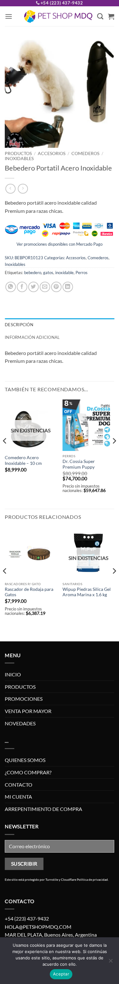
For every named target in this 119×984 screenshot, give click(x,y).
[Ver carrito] (111, 16)
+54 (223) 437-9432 (62, 2)
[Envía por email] (45, 287)
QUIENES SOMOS (25, 760)
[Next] (114, 453)
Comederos (85, 153)
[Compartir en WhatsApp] (10, 287)
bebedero (32, 272)
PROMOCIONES (24, 699)
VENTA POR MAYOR (28, 711)
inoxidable (64, 272)
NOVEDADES (20, 723)
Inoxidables (19, 158)
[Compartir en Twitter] (33, 287)
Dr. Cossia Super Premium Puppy (79, 464)
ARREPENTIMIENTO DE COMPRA (43, 809)
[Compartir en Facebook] (22, 287)
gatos (48, 272)
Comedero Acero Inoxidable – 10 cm (23, 460)
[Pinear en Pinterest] (56, 287)
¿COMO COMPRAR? (28, 772)
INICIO (13, 674)
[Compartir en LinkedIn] (68, 287)
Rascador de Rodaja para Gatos (29, 592)
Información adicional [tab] (32, 337)
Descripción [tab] (19, 324)
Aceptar (61, 973)
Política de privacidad (92, 879)
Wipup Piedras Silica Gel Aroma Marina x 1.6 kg (87, 592)
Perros (82, 272)
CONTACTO (18, 785)
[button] (8, 16)
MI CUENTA (18, 797)
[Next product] (10, 189)
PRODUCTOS (18, 153)
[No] (110, 962)
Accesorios (51, 153)
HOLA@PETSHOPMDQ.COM (38, 927)
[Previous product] (23, 189)
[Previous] (5, 453)
